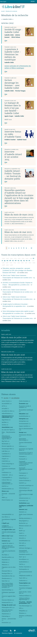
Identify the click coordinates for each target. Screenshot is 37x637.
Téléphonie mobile (25, 575)
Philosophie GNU (8, 607)
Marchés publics (8, 557)
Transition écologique (25, 588)
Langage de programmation (7, 526)
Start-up (22, 557)
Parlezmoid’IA (7, 602)
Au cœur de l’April (8, 430)
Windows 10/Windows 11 (25, 616)
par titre (6, 398)
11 (2, 260)
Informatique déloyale (25, 491)
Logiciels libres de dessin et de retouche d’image (8, 547)
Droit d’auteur (7, 500)
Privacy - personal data (9, 619)
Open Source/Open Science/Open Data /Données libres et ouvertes (7, 585)
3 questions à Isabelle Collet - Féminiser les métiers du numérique (12, 54)
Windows (22, 613)
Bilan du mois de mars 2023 (18, 214)
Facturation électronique (23, 439)
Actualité (5, 408)
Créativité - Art (7, 475)
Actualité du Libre (8, 411)
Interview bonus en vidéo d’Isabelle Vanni (12, 134)
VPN (21, 608)
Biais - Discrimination (8, 432)
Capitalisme (6, 456)
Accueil (2, 11)
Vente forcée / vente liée (25, 592)
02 (26, 260)
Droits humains (24, 401)
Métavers (5, 564)
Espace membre (24, 426)
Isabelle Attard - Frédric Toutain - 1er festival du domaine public (12, 175)
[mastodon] (14, 630)
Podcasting (6, 616)
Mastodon (6, 559)
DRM (4, 497)
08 (10, 260)
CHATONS (6, 461)
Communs (6, 466)
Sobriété (22, 545)
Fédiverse (23, 446)
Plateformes (6, 614)
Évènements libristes (25, 435)
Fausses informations (25, 443)
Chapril (5, 458)
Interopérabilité (8, 514)
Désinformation (8, 488)
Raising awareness (25, 518)
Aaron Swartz (7, 401)
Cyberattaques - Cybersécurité (7, 483)
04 (21, 260)
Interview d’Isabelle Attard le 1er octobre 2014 (13, 155)
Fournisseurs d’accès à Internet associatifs (26, 453)
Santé (21, 533)
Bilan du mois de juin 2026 (13, 355)
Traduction (23, 580)
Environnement (25, 423)
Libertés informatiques (9, 532)
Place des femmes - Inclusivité (8, 610)
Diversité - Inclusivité (8, 494)
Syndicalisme (24, 562)
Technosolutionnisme (25, 572)
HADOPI (22, 483)
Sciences (22, 535)
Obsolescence (7, 578)
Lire (5, 41)
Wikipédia (23, 611)
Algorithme (6, 420)
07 (13, 260)
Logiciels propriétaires (8, 551)
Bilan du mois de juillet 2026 (14, 337)
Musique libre (7, 573)
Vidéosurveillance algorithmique (24, 598)
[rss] (10, 630)
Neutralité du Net (8, 576)
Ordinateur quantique (8, 593)
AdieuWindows (7, 413)
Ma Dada (5, 555)
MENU (33, 1)
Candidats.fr (6, 453)
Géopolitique (23, 478)
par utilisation (15, 398)
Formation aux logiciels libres (26, 449)
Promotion (6, 622)
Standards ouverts (25, 554)
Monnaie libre (7, 571)
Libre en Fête (7, 538)
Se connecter (18, 633)
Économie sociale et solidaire (25, 406)
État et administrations (26, 429)
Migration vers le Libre (9, 567)
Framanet (22, 456)
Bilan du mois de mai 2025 (18, 232)
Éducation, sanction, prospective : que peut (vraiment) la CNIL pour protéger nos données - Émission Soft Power (18, 271)
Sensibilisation (24, 540)
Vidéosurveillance (25, 595)
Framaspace (23, 473)
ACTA (4, 406)
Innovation (23, 500)
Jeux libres (6, 517)
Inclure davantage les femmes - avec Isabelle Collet (12, 84)
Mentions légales (7, 633)
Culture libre (7, 480)
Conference (6, 472)
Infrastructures (24, 498)
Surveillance (24, 559)
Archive (5, 425)
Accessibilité (7, 403)
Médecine (5, 562)
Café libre (6, 451)
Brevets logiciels (8, 446)
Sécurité (22, 538)
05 (18, 260)
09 (7, 260)
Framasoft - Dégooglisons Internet (25, 469)
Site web (22, 543)
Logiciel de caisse (8, 543)
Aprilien (5, 422)
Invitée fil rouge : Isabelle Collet (13, 30)
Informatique (24, 488)
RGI (21, 528)
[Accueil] (13, 6)
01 (29, 260)
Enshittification (24, 416)
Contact (5, 631)
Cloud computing (8, 463)
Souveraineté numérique (23, 551)
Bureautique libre (8, 449)
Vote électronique (25, 606)
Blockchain (6, 443)
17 (31, 248)
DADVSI (5, 486)
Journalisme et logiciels (9, 520)
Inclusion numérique (26, 485)
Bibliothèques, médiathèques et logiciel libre (7, 437)
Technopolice (24, 569)
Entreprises (23, 421)
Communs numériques (8, 469)
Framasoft (23, 459)
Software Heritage (25, 548)
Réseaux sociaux (25, 525)
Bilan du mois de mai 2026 (13, 372)
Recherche (23, 523)
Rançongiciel (23, 521)
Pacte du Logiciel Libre (8, 596)
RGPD (22, 530)
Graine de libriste (25, 480)
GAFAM (22, 475)
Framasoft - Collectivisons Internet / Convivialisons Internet (26, 463)
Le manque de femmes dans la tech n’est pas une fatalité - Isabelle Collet (12, 108)
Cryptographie (7, 477)
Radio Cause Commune (26, 515)
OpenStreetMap (7, 590)
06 (16, 260)
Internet (22, 512)
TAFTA (22, 564)
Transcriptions (24, 585)
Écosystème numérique (26, 410)
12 (33, 258)
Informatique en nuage (26, 494)
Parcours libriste (8, 600)
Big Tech (5, 441)
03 (24, 260)
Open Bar (6, 581)
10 (4, 260)
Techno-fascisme (25, 567)
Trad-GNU (23, 578)
